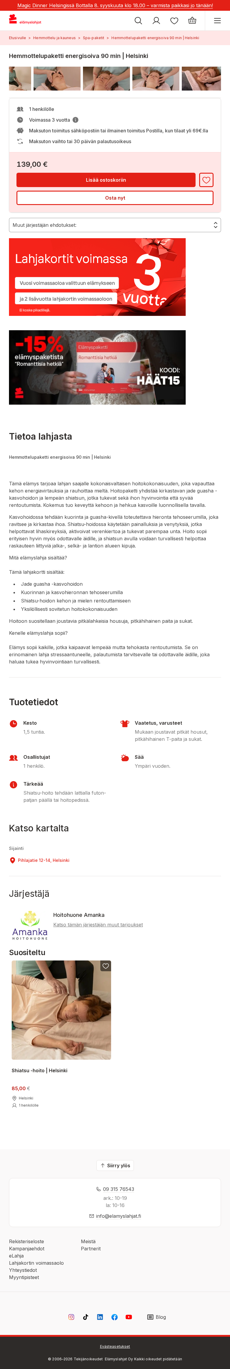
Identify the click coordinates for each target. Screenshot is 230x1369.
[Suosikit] (174, 20)
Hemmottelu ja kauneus (54, 38)
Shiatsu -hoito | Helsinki (39, 1070)
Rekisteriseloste (26, 1241)
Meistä (88, 1241)
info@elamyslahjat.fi (118, 1216)
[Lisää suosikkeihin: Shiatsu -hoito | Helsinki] (105, 965)
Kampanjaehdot (26, 1249)
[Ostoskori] (192, 20)
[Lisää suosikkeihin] (206, 180)
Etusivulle (17, 38)
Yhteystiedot (23, 1270)
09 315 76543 (118, 1189)
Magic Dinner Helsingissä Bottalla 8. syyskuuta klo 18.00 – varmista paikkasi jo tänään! (115, 5)
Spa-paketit (93, 38)
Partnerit (91, 1249)
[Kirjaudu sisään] (156, 20)
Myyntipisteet (24, 1277)
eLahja (16, 1256)
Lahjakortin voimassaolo (36, 1263)
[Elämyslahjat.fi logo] (26, 21)
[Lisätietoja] (75, 119)
